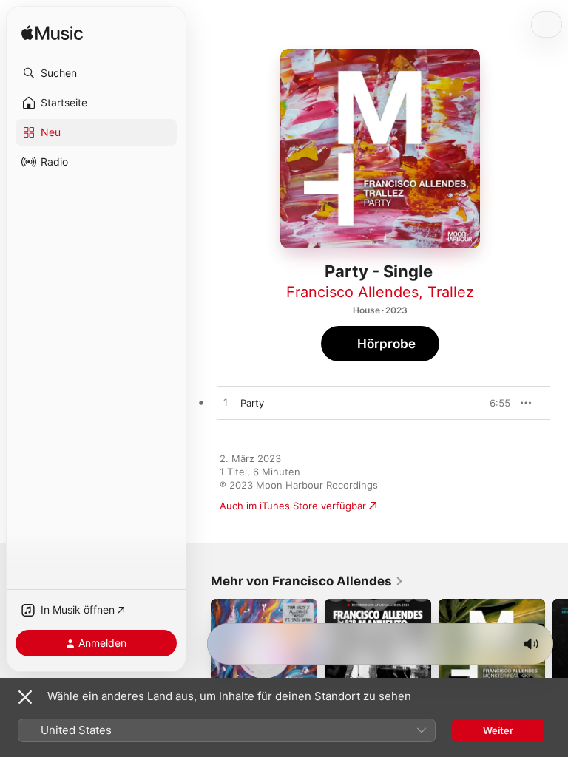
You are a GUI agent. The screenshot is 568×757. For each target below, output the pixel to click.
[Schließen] (25, 697)
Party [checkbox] (252, 403)
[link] (307, 581)
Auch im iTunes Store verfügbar (293, 506)
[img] (52, 33)
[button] (96, 73)
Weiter (498, 730)
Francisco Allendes (352, 292)
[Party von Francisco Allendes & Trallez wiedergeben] (225, 403)
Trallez (450, 292)
